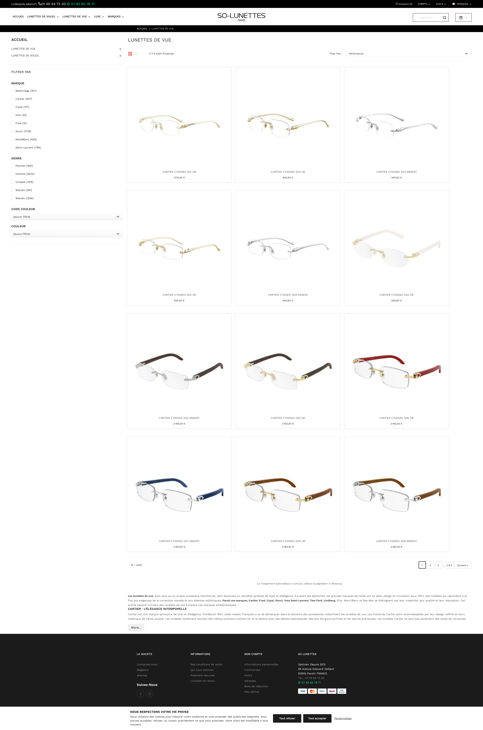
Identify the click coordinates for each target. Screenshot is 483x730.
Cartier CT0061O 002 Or (179, 294)
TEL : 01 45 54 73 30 (311, 677)
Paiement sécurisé (203, 675)
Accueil (19, 39)
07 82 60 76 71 (82, 4)
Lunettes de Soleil (25, 55)
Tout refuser (287, 718)
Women (23, 190)
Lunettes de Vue (23, 48)
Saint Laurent (28, 147)
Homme (25, 173)
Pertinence (356, 53)
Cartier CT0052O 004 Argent (179, 417)
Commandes (252, 669)
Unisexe (24, 181)
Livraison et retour (203, 680)
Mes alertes (251, 691)
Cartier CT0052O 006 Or (396, 417)
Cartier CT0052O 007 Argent (179, 541)
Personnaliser (343, 718)
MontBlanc (26, 139)
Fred (21, 123)
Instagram (149, 693)
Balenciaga (26, 90)
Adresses (250, 680)
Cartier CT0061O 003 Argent (288, 294)
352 (450, 565)
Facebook (140, 693)
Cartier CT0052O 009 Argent (396, 541)
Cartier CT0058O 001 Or (179, 171)
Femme (24, 165)
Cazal (22, 106)
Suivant (461, 565)
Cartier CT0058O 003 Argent (396, 171)
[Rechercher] (444, 17)
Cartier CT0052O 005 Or (288, 417)
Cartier (23, 98)
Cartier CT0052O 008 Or (288, 541)
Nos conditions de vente (206, 664)
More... (136, 627)
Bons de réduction (256, 686)
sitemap (142, 675)
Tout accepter (317, 718)
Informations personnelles (261, 664)
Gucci (23, 131)
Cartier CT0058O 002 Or (288, 171)
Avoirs (248, 675)
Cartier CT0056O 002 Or (396, 294)
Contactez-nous (147, 664)
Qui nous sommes (202, 669)
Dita (21, 115)
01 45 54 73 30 (54, 4)
